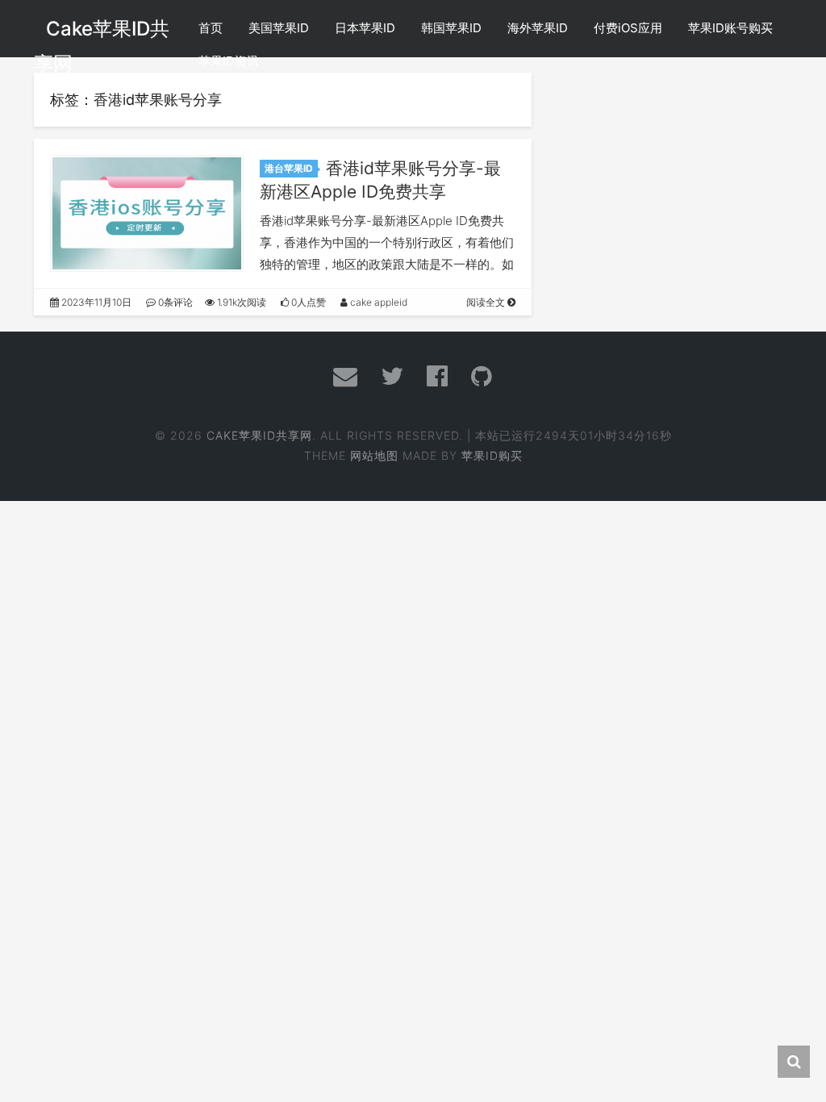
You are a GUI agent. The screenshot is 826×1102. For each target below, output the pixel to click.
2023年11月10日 (95, 302)
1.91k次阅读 (240, 302)
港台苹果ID (289, 168)
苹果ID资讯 (228, 61)
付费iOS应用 (628, 27)
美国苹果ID (278, 27)
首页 (210, 27)
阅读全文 (486, 302)
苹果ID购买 (492, 455)
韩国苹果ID (451, 27)
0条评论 (174, 302)
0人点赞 (307, 302)
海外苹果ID (537, 27)
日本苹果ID (365, 27)
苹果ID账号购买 (730, 27)
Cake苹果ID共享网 (259, 435)
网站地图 (374, 455)
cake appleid (377, 302)
